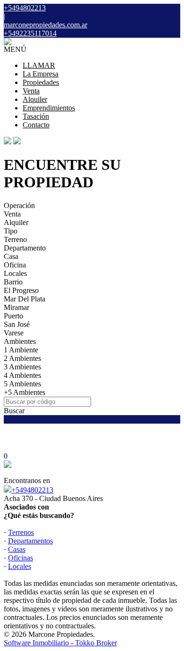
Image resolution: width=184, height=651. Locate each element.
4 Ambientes (22, 375)
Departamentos (30, 541)
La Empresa (41, 74)
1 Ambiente (21, 350)
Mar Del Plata (24, 299)
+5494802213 (32, 490)
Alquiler (35, 99)
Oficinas (20, 558)
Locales (15, 273)
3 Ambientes (22, 367)
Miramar (16, 307)
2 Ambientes (22, 358)
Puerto (13, 316)
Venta (31, 91)
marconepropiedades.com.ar (45, 25)
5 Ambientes (22, 384)
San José (17, 324)
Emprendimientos (49, 108)
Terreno (15, 239)
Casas (16, 549)
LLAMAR (39, 65)
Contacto (36, 125)
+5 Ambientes (24, 392)
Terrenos (21, 532)
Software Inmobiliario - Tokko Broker (60, 643)
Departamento (25, 248)
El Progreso (21, 290)
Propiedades (41, 82)
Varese (14, 333)
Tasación (36, 116)
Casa (11, 256)
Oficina (15, 265)
